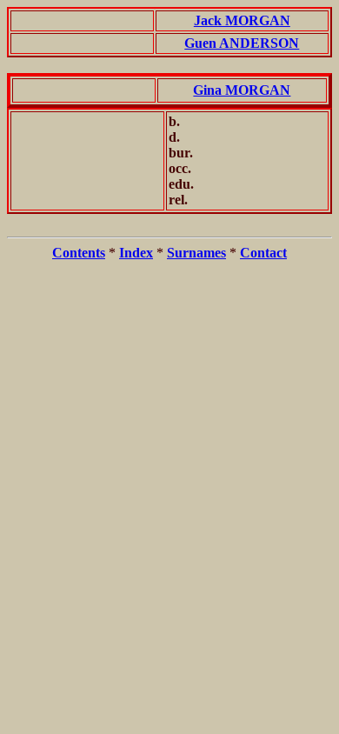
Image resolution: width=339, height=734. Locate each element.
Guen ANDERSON (241, 43)
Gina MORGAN (241, 90)
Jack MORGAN (242, 20)
